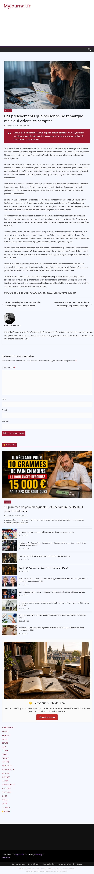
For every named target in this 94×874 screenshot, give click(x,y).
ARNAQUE (8, 111)
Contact (79, 864)
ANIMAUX (5, 731)
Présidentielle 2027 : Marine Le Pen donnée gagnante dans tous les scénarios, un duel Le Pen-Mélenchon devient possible (53, 580)
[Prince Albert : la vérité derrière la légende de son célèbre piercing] (9, 558)
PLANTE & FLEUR (8, 785)
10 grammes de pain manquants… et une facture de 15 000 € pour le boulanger (44, 509)
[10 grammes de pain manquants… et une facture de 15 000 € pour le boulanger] (47, 474)
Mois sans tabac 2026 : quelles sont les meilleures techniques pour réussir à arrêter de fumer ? (52, 616)
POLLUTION (6, 792)
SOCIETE (5, 800)
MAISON (5, 781)
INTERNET (6, 777)
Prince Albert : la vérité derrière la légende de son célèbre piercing (44, 556)
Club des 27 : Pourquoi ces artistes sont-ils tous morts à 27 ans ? (43, 568)
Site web (5, 421)
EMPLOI (5, 754)
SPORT (4, 803)
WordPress (6, 857)
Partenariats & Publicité (66, 864)
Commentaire (8, 367)
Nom (4, 399)
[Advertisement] (47, 29)
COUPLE (5, 750)
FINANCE (5, 758)
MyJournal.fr (17, 6)
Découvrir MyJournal (47, 717)
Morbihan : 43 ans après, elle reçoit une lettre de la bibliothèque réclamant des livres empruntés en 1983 (51, 629)
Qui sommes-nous (18, 864)
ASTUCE (5, 739)
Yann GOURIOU (24, 126)
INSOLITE (7, 502)
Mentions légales (48, 864)
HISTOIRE (5, 762)
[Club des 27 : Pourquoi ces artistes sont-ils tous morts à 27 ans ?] (9, 569)
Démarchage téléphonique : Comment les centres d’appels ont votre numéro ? (23, 304)
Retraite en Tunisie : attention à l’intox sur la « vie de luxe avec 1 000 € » (46, 532)
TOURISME (6, 807)
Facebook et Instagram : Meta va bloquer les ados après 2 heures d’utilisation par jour (52, 592)
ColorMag (38, 854)
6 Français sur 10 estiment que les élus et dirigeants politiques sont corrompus (71, 304)
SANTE (4, 796)
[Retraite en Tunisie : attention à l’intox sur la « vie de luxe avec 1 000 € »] (9, 534)
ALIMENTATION (8, 728)
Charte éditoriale (33, 864)
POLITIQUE (6, 788)
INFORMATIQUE (8, 769)
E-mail (4, 410)
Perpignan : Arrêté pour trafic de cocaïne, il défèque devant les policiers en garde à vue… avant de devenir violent (53, 544)
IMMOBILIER (6, 766)
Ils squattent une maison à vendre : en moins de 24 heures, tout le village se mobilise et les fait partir (54, 604)
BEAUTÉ (5, 743)
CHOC (4, 747)
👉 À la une (6, 811)
